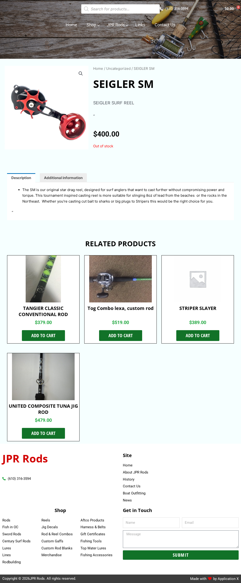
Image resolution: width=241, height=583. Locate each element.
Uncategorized (118, 68)
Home (98, 68)
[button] (80, 73)
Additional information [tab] (63, 178)
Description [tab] (21, 178)
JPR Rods (25, 458)
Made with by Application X (214, 579)
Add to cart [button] (43, 335)
